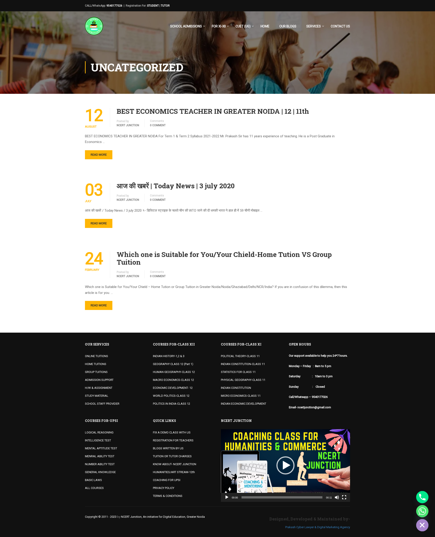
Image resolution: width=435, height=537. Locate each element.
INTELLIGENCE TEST (98, 440)
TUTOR (165, 5)
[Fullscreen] (344, 497)
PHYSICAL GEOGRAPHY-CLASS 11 (243, 380)
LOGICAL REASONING (99, 432)
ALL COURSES (94, 488)
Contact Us (340, 26)
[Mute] (337, 497)
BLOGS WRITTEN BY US (168, 448)
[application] (285, 465)
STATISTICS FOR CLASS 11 (238, 372)
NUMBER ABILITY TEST (100, 464)
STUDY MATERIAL (96, 395)
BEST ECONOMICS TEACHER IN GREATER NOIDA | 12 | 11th (213, 111)
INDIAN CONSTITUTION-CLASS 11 (243, 364)
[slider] (282, 497)
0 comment (158, 125)
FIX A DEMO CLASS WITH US (172, 432)
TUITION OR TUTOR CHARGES (172, 456)
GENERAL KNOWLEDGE (100, 472)
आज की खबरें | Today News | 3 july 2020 (176, 186)
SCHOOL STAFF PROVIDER (102, 403)
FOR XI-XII (219, 26)
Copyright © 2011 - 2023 (100, 516)
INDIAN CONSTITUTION (236, 387)
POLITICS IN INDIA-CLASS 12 (171, 403)
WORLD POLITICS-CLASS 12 (171, 395)
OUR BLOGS (287, 26)
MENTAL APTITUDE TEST (101, 448)
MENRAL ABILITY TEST (99, 456)
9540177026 (114, 5)
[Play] (227, 497)
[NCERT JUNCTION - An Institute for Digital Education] (94, 28)
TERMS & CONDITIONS (167, 496)
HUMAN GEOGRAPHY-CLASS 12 (174, 372)
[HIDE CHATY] (422, 525)
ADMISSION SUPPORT (99, 380)
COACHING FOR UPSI (166, 480)
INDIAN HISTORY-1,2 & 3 (168, 356)
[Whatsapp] (422, 511)
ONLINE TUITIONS (96, 356)
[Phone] (422, 497)
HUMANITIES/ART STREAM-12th (174, 472)
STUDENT (153, 5)
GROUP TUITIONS (96, 372)
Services (313, 26)
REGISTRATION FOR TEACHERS (173, 440)
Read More (99, 154)
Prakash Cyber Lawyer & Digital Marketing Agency (317, 527)
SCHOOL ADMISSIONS (186, 26)
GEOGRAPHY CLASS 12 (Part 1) (173, 364)
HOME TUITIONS (95, 364)
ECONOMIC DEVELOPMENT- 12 (173, 387)
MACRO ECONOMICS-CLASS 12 (173, 380)
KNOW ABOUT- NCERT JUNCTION (174, 464)
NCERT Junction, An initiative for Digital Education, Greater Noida (163, 516)
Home (265, 26)
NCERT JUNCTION (128, 125)
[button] (285, 465)
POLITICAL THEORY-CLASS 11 (240, 356)
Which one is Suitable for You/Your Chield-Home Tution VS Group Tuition (224, 258)
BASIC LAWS (93, 480)
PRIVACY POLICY (163, 488)
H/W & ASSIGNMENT (98, 387)
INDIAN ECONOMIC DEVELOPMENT (243, 403)
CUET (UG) (243, 26)
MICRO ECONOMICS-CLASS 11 (241, 395)
